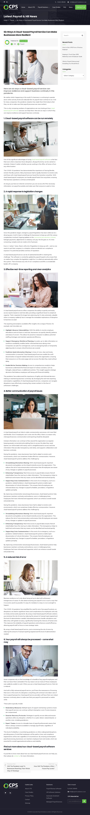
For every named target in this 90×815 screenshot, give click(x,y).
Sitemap (27, 803)
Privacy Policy (29, 796)
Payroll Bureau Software (53, 788)
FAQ (64, 7)
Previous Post (18, 767)
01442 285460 (61, 2)
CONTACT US (80, 7)
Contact (27, 799)
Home (23, 7)
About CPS (31, 7)
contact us (17, 756)
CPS (15, 44)
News (71, 7)
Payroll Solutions (43, 7)
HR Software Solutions (53, 792)
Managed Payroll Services (54, 802)
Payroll (12, 20)
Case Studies (56, 7)
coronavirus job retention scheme (45, 237)
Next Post (44, 766)
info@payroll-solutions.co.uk (78, 2)
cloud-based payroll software (41, 159)
